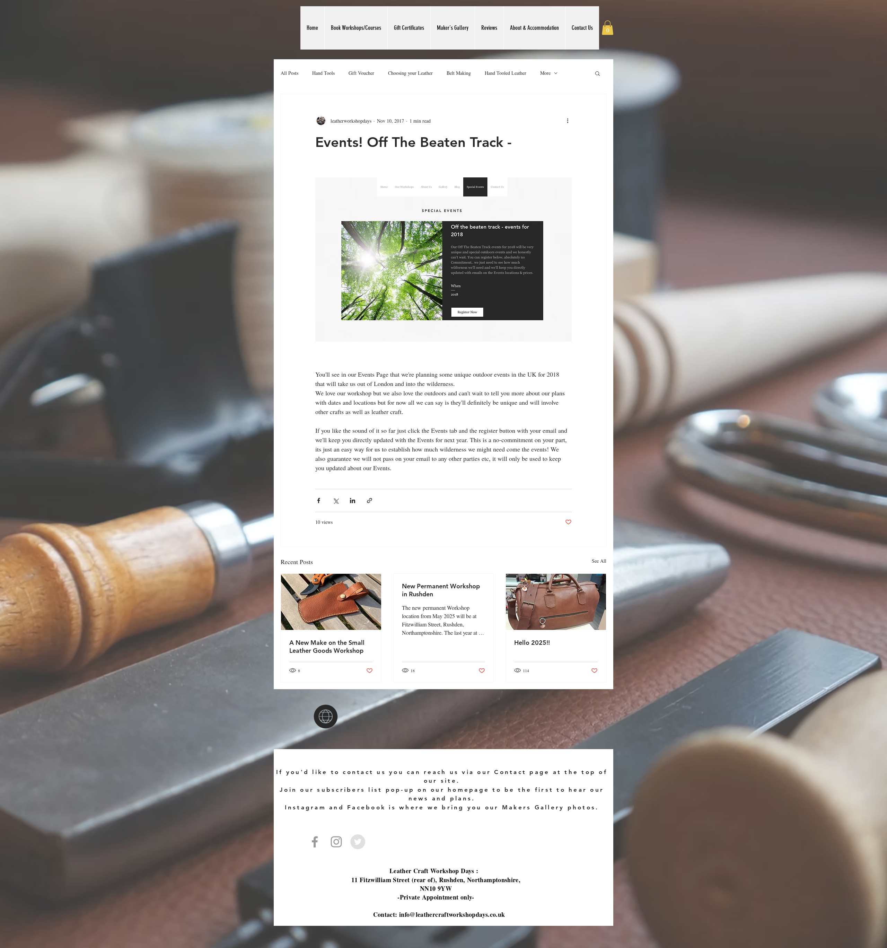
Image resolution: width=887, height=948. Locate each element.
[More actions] (567, 120)
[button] (607, 27)
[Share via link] (369, 500)
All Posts (289, 73)
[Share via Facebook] (318, 500)
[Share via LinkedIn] (352, 500)
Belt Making (459, 73)
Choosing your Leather (410, 73)
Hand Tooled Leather (505, 73)
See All (599, 561)
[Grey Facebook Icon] (314, 841)
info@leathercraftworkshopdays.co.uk (452, 914)
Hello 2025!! (532, 643)
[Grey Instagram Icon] (336, 841)
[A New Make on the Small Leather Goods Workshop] (331, 602)
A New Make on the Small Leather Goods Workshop (327, 647)
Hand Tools (323, 73)
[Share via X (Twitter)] (335, 500)
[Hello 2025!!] (556, 602)
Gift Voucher (361, 73)
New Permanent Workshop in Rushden (441, 590)
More (545, 73)
